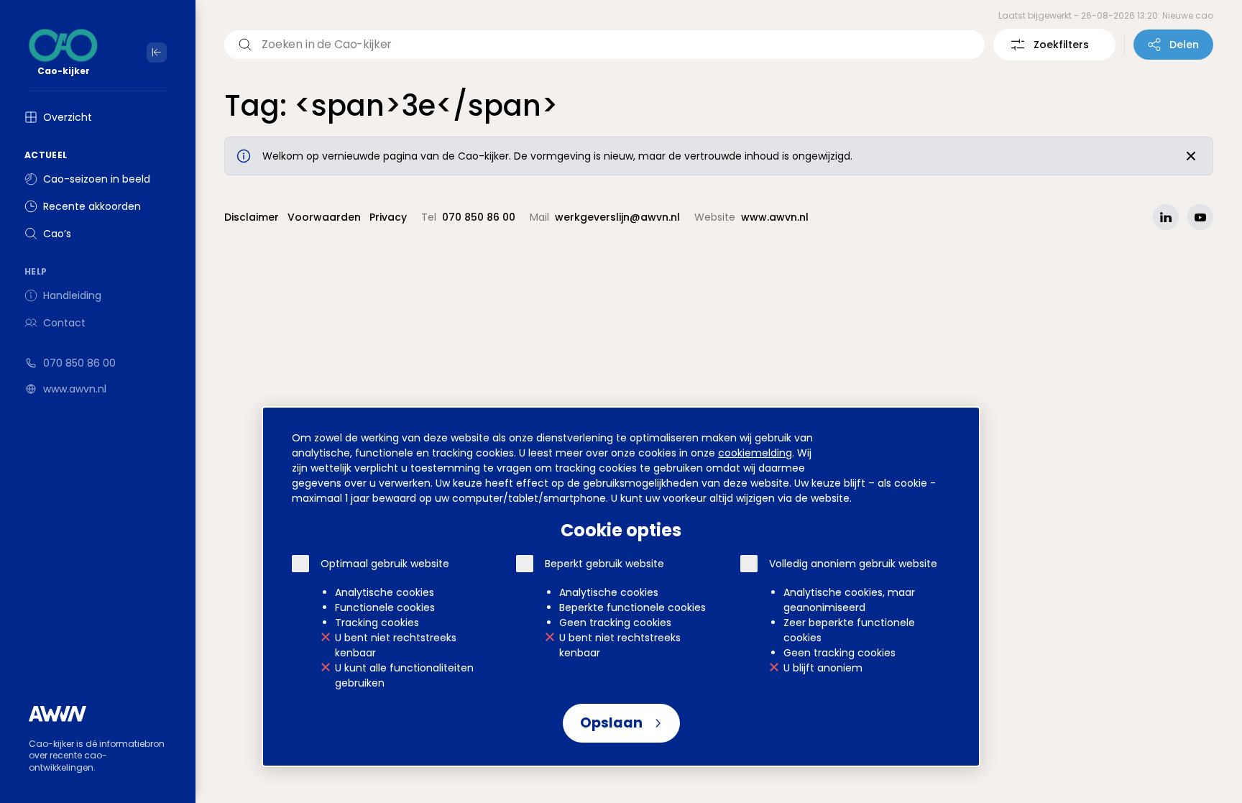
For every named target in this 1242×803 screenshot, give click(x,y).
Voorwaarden (324, 217)
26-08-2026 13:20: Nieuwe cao (1147, 15)
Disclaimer (251, 217)
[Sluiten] (1191, 156)
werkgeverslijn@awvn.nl (617, 217)
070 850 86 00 (79, 363)
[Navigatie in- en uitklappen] (157, 52)
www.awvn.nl (74, 389)
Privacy (388, 217)
